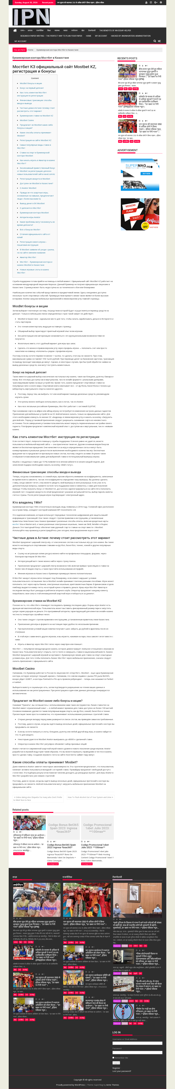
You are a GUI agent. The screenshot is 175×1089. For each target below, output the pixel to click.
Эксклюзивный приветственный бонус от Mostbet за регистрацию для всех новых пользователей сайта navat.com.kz (36, 171)
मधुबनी (135, 973)
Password (116, 1048)
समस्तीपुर (135, 89)
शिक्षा (49, 30)
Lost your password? (121, 1071)
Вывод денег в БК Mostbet (32, 203)
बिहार (125, 89)
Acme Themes (112, 1084)
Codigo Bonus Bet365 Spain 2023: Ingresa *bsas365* (63, 828)
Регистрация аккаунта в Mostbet (35, 178)
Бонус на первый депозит (32, 88)
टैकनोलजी (91, 30)
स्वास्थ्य (57, 30)
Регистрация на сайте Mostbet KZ (35, 140)
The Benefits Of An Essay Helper (115, 30)
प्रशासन (131, 1001)
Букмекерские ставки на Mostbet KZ (36, 115)
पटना (130, 946)
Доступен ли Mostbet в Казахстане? (36, 183)
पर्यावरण (136, 946)
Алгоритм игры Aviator (30, 217)
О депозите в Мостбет (30, 208)
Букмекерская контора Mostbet (34, 212)
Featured (117, 946)
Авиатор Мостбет (28, 257)
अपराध (30, 30)
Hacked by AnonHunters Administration (131, 36)
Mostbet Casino (27, 120)
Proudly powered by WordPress (70, 1084)
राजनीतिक (39, 30)
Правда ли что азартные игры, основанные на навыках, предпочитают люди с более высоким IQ (35, 195)
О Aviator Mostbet (28, 188)
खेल (82, 30)
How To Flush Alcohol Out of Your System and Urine (89, 797)
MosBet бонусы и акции (31, 83)
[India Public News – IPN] (15, 30)
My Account (101, 36)
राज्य (22, 30)
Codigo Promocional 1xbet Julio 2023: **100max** (97, 828)
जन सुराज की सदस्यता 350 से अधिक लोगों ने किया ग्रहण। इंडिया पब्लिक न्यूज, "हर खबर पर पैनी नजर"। (91, 2)
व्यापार (65, 30)
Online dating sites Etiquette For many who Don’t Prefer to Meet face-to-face (37, 798)
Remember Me (121, 1057)
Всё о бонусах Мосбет (30, 229)
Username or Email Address (124, 1039)
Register (116, 1068)
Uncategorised (19, 854)
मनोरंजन (74, 30)
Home (88, 36)
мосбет (16, 524)
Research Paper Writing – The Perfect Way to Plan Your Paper (51, 36)
